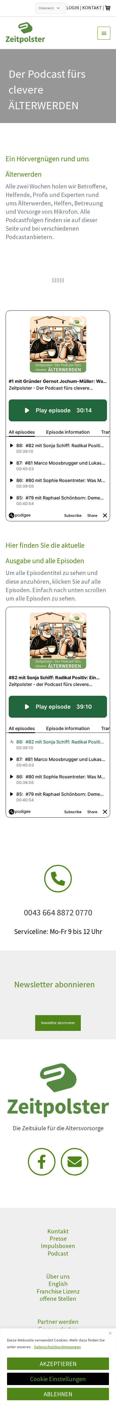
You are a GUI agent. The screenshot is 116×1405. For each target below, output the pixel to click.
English (58, 1284)
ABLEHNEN (58, 1394)
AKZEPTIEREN (58, 1364)
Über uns (58, 1276)
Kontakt (58, 1231)
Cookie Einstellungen (58, 1379)
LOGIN (72, 7)
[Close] (110, 1333)
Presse (58, 1238)
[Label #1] (41, 1162)
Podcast (58, 1253)
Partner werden (58, 1322)
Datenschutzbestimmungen (57, 1346)
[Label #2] (74, 1162)
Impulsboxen (58, 1246)
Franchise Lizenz (58, 1291)
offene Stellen (58, 1298)
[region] (58, 1366)
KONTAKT (92, 7)
